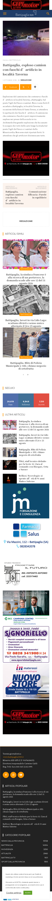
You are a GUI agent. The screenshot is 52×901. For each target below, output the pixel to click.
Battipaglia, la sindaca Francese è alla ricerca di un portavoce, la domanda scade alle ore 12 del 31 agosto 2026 (26, 279)
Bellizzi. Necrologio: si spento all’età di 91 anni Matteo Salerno (31, 478)
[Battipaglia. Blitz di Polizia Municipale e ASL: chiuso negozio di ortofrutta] (26, 342)
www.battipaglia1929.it (13, 757)
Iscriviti (41, 394)
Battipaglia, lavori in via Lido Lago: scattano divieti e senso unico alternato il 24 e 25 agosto (26, 323)
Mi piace (10, 394)
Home (5, 60)
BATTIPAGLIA (15, 60)
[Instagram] (13, 775)
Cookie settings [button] (13, 893)
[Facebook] (6, 775)
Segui (26, 394)
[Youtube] (21, 775)
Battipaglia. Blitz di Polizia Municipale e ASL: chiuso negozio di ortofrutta (26, 365)
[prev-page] (23, 375)
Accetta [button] (28, 893)
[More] (35, 87)
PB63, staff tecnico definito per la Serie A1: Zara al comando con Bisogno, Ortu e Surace (33, 465)
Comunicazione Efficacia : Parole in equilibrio (37, 194)
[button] (4, 13)
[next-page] (28, 375)
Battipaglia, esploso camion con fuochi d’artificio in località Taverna (14, 197)
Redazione (26, 80)
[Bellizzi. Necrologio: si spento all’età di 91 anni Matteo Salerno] (10, 478)
